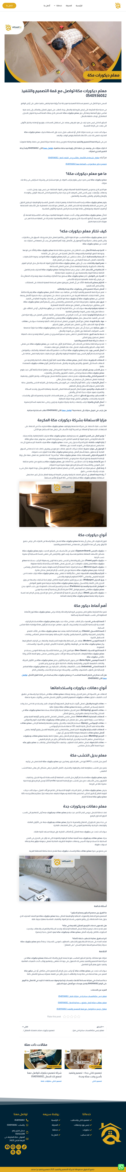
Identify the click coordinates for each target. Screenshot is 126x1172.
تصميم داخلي (97, 1081)
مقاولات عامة (46, 1081)
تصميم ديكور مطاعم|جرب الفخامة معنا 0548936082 (86, 164)
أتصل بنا (47, 6)
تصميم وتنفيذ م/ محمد (40, 1169)
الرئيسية (79, 6)
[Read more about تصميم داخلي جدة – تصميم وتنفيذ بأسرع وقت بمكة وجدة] (83, 1059)
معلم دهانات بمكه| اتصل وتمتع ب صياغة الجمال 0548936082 (82, 1003)
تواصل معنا (48, 148)
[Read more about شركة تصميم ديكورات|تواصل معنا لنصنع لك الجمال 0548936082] (43, 1059)
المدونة (69, 6)
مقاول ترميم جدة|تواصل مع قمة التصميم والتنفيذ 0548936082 (82, 1009)
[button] (55, 6)
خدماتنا (59, 6)
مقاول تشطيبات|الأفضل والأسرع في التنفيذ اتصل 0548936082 (73, 158)
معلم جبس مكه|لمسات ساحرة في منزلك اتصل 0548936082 (82, 996)
